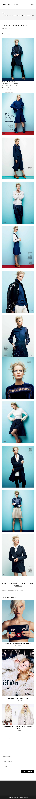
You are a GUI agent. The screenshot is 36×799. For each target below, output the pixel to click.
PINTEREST (23, 583)
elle (22, 590)
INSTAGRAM (14, 583)
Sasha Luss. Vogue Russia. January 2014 (18, 643)
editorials (17, 590)
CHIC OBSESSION (10, 4)
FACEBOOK (6, 583)
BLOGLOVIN (18, 586)
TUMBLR (30, 583)
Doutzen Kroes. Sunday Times (18, 698)
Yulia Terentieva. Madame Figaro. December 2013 (18, 727)
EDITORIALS (7, 34)
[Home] (2, 15)
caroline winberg (9, 590)
